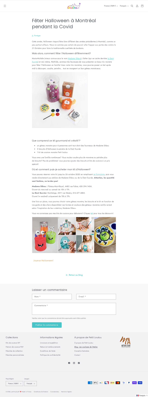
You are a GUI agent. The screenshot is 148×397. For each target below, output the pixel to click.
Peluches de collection (14, 351)
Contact (77, 355)
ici (92, 213)
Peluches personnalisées (15, 355)
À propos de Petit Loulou (83, 343)
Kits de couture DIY (13, 343)
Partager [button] (37, 35)
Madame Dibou (74, 58)
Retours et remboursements (50, 347)
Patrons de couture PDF (14, 347)
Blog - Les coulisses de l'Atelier (86, 347)
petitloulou (14, 392)
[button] (4, 5)
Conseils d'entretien (81, 351)
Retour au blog (76, 274)
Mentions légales (66, 392)
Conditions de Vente (47, 351)
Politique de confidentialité (50, 355)
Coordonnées (55, 392)
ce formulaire (99, 174)
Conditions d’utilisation (41, 392)
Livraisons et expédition (49, 343)
